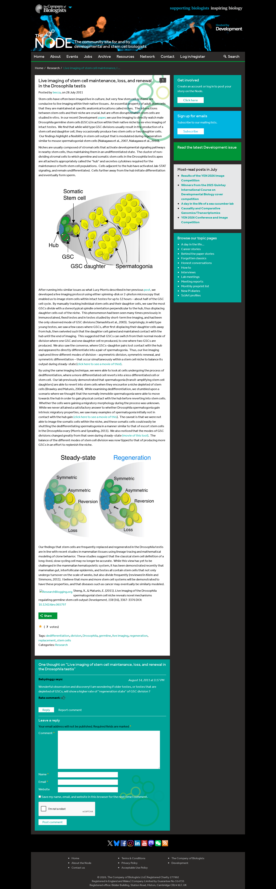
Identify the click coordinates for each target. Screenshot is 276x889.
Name (43, 774)
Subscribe (190, 131)
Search (233, 56)
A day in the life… (192, 244)
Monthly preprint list (195, 286)
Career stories (191, 249)
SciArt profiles (191, 295)
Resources (125, 56)
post (147, 290)
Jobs (88, 56)
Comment (46, 733)
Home (39, 56)
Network (147, 56)
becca (57, 92)
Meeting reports (192, 281)
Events (72, 56)
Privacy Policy (129, 863)
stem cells (64, 640)
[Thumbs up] (40, 626)
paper (102, 117)
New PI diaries (190, 291)
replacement (47, 640)
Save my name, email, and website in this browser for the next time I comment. (94, 797)
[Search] (225, 56)
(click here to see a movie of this (95, 417)
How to (186, 267)
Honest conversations (196, 263)
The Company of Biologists (187, 858)
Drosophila (90, 635)
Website (44, 789)
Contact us (78, 867)
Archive (104, 56)
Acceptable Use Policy (134, 867)
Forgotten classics (193, 258)
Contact (167, 56)
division (76, 635)
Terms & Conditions (133, 858)
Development (179, 863)
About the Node (81, 863)
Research (53, 68)
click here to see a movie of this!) (99, 364)
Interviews (188, 272)
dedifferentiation (57, 635)
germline (105, 635)
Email (43, 782)
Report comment (70, 710)
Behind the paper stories (197, 254)
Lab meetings (190, 277)
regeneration (139, 635)
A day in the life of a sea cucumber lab (207, 203)
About (55, 56)
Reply (46, 710)
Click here (190, 100)
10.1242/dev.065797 (52, 604)
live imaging (120, 635)
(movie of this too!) (135, 435)
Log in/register (192, 56)
